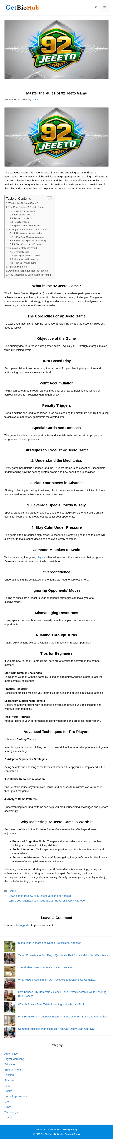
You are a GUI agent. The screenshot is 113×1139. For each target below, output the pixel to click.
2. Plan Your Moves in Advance (29, 237)
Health (8, 1090)
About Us (40, 1129)
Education (10, 1064)
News (7, 1106)
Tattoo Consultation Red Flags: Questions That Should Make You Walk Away (63, 955)
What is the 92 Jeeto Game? (23, 203)
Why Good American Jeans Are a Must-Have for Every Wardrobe (47, 900)
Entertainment (12, 1069)
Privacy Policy (70, 1129)
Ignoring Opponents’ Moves (27, 255)
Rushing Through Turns (25, 263)
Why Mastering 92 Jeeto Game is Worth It (29, 274)
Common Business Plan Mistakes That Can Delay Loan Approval (56, 1028)
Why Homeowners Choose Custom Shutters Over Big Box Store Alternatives (63, 1016)
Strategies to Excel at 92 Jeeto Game (27, 229)
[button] (96, 7)
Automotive (11, 1053)
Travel (8, 1117)
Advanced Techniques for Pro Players (28, 270)
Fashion (9, 1074)
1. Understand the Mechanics (28, 233)
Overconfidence (21, 252)
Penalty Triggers (21, 222)
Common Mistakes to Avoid (22, 248)
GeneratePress (72, 1134)
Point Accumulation (23, 218)
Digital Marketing (14, 1059)
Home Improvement (16, 1096)
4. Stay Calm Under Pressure (28, 244)
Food (7, 1085)
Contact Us (54, 1129)
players (41, 557)
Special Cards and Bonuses (27, 225)
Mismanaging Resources (26, 259)
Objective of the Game (24, 211)
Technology (11, 1112)
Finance (9, 1080)
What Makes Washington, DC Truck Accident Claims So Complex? (57, 979)
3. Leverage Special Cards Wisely (30, 240)
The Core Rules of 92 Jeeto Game (26, 207)
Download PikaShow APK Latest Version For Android (40, 895)
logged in (25, 925)
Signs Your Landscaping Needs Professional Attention (49, 942)
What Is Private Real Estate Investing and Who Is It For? (51, 1004)
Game (12, 891)
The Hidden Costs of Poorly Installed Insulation (45, 967)
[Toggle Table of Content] (48, 198)
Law (6, 1101)
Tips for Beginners (17, 266)
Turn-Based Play (22, 215)
